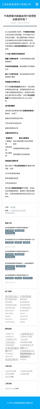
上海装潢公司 (11, 339)
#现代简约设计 (10, 233)
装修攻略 (22, 322)
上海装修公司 (9, 336)
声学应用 (8, 374)
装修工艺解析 (9, 313)
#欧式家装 (18, 278)
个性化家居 (24, 339)
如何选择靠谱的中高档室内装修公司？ (17, 251)
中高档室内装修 (11, 305)
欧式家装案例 (24, 310)
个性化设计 (10, 342)
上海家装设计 (27, 333)
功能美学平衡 (9, 356)
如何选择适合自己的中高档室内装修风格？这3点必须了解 (20, 239)
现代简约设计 (10, 213)
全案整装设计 (26, 353)
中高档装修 (14, 210)
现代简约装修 (25, 305)
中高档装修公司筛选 (27, 345)
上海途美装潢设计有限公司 (23, 403)
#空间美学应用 (10, 266)
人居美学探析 (25, 371)
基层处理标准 (11, 359)
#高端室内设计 (10, 268)
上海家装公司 (9, 334)
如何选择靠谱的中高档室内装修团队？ (17, 228)
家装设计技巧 (9, 319)
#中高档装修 (9, 230)
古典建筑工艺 (24, 356)
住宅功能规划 (9, 353)
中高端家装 (8, 351)
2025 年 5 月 (9, 388)
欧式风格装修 (11, 299)
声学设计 (23, 359)
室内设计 (22, 313)
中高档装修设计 (25, 308)
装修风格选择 (23, 319)
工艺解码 (23, 374)
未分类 (12, 207)
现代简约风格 (10, 308)
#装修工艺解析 (21, 266)
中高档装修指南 (12, 347)
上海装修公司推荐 (26, 336)
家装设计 (23, 299)
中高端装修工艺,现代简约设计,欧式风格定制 (27, 350)
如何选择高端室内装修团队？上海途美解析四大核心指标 (19, 263)
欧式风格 (22, 210)
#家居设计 (18, 242)
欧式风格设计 (25, 302)
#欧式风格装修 (19, 230)
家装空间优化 (9, 310)
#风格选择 (26, 242)
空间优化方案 (24, 316)
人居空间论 (9, 371)
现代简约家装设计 (10, 322)
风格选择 (7, 316)
